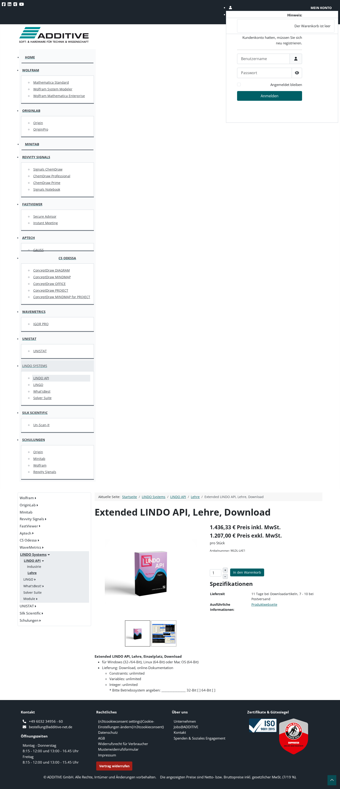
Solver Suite (32, 592)
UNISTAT (27, 606)
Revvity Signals (32, 519)
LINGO (28, 579)
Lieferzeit (217, 594)
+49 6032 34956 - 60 (46, 721)
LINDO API (32, 560)
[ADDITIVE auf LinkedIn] (10, 4)
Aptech (25, 533)
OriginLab (28, 505)
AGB (101, 738)
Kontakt (180, 732)
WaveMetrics (30, 547)
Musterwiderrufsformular (118, 749)
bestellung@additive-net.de (50, 727)
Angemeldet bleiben (286, 84)
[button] (282, 8)
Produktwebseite (264, 604)
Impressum (107, 755)
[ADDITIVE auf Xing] (15, 4)
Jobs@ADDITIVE (186, 727)
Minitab (26, 512)
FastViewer (29, 526)
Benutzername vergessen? (281, 113)
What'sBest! (32, 586)
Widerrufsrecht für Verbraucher (123, 743)
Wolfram (27, 497)
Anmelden (269, 95)
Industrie (34, 566)
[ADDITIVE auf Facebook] (4, 4)
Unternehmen (185, 721)
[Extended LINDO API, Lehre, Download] (151, 571)
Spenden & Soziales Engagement (199, 738)
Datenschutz (108, 732)
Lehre (32, 573)
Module (29, 598)
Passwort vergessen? (286, 107)
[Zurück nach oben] (332, 780)
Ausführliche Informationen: (222, 607)
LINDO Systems (33, 554)
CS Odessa (28, 540)
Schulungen (29, 620)
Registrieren (289, 118)
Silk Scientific (30, 613)
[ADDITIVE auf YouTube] (22, 4)
